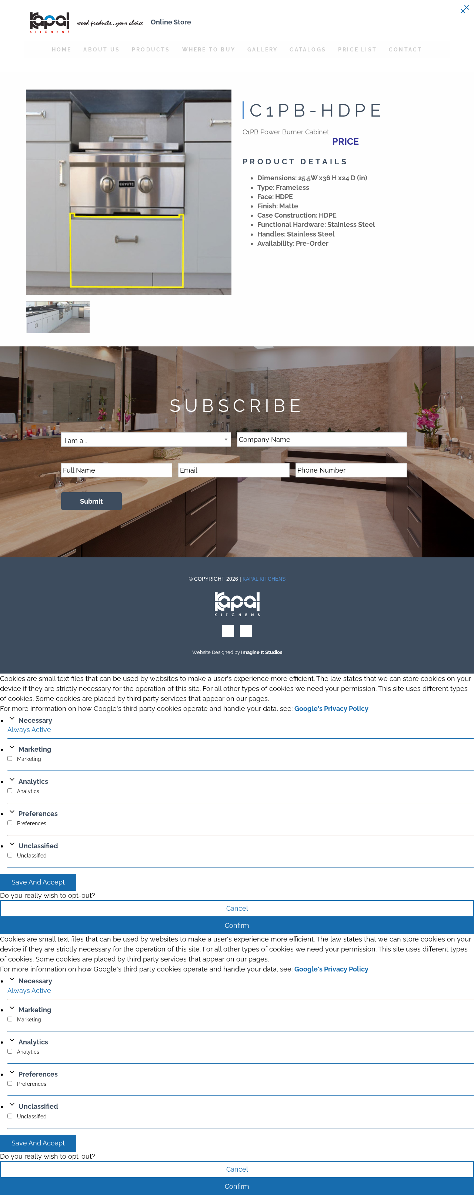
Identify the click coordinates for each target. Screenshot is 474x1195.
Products (151, 49)
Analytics (33, 781)
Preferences (38, 814)
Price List (357, 49)
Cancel (237, 908)
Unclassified (38, 846)
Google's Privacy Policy (331, 708)
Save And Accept (38, 882)
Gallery (262, 49)
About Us (101, 49)
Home (62, 49)
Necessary (35, 720)
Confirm (237, 925)
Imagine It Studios (261, 652)
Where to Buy (209, 49)
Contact (405, 49)
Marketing (35, 749)
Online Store (171, 22)
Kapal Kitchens (264, 579)
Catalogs (308, 49)
